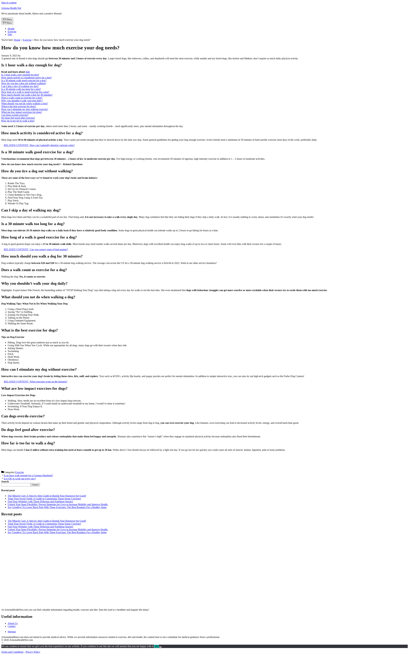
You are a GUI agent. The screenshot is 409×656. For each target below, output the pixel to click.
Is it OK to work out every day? (20, 478)
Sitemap (12, 631)
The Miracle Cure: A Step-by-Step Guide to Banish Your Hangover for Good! (47, 495)
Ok (156, 646)
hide (28, 71)
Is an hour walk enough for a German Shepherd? (28, 475)
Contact (11, 626)
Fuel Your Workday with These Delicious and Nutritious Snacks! (40, 501)
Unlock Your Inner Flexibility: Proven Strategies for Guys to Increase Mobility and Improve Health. (58, 504)
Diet (10, 34)
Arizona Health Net (11, 8)
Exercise (12, 31)
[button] (2, 643)
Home (17, 40)
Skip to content (8, 2)
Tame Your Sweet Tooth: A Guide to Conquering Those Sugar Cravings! (44, 498)
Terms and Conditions (12, 652)
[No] (160, 647)
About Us (13, 623)
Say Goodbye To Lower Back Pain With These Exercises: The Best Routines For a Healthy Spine (57, 507)
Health (11, 28)
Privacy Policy (33, 652)
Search (35, 485)
